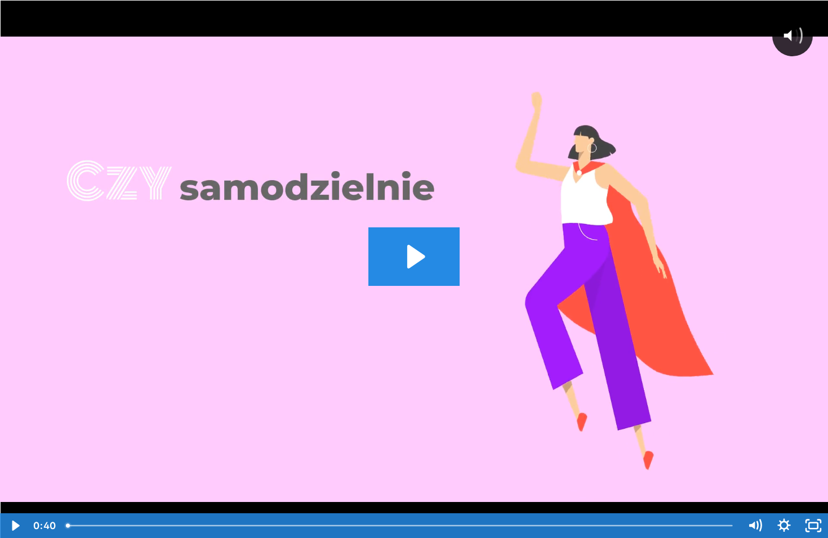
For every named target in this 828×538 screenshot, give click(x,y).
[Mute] (754, 525)
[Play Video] (14, 525)
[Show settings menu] (784, 525)
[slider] (400, 525)
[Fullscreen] (813, 525)
